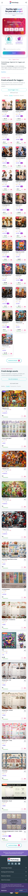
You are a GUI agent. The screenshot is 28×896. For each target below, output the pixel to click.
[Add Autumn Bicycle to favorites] (8, 260)
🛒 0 (4, 114)
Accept (21, 890)
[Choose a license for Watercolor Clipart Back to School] (25, 567)
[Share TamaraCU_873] (25, 469)
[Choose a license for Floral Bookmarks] (25, 597)
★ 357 (3, 652)
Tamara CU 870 (19, 322)
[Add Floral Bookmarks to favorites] (22, 597)
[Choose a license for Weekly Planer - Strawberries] (25, 628)
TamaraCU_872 (5, 498)
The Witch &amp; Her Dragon (21, 158)
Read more (4, 890)
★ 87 (2, 562)
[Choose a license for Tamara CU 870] (25, 330)
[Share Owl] (25, 650)
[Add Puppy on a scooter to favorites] (22, 260)
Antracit (18, 253)
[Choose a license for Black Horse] (11, 307)
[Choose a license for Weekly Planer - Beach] (25, 809)
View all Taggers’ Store (14, 89)
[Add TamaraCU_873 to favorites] (22, 477)
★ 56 (2, 471)
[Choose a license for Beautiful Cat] (11, 143)
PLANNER (4, 624)
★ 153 (3, 683)
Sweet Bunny (5, 111)
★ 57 (2, 114)
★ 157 (3, 184)
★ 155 (3, 743)
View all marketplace (14, 379)
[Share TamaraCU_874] (25, 409)
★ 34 (2, 411)
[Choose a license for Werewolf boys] (25, 143)
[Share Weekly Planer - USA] (25, 680)
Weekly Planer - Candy (7, 740)
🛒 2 (18, 278)
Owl (3, 649)
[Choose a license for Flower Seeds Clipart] (25, 446)
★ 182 (3, 278)
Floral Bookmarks (6, 589)
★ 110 (16, 114)
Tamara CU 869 (5, 529)
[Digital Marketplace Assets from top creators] (19, 38)
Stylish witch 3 (19, 205)
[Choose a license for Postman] (11, 166)
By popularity (16, 95)
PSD (3, 654)
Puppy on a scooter (20, 251)
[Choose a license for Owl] (25, 658)
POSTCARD (4, 594)
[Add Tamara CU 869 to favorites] (22, 537)
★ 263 (16, 325)
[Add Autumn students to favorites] (22, 119)
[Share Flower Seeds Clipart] (25, 439)
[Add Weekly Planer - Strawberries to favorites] (22, 628)
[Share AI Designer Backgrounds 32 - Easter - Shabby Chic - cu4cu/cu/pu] (25, 832)
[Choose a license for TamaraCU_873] (25, 477)
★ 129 (3, 137)
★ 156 (3, 773)
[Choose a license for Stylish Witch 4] (11, 330)
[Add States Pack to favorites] (22, 779)
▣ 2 (5, 114)
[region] (14, 26)
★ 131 (16, 137)
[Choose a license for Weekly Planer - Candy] (25, 748)
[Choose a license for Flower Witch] (11, 189)
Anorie (4, 439)
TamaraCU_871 (5, 345)
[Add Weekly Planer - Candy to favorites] (22, 748)
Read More (3, 72)
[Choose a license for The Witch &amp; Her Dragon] (25, 166)
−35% (4, 100)
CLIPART (4, 443)
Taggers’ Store (14, 71)
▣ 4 (6, 137)
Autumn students (20, 111)
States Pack (4, 770)
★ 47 (2, 441)
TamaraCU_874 (5, 408)
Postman (4, 158)
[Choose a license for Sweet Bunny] (11, 119)
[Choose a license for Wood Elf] (25, 236)
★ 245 (3, 325)
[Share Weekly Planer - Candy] (25, 741)
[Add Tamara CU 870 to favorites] (22, 330)
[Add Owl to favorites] (22, 658)
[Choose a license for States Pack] (25, 779)
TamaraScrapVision (20, 323)
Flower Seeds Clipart (6, 438)
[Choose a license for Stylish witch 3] (25, 213)
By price (22, 95)
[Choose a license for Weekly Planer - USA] (25, 688)
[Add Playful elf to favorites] (8, 236)
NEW (4, 391)
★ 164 (16, 184)
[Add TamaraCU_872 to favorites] (22, 507)
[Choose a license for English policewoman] (25, 189)
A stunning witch (6, 205)
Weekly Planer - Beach (7, 801)
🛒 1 (18, 231)
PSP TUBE (4, 139)
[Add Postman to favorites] (8, 166)
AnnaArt (4, 112)
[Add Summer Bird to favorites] (22, 283)
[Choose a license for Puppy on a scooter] (25, 260)
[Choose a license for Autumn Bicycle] (11, 260)
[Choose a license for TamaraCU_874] (25, 416)
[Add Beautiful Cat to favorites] (8, 143)
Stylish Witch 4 (5, 322)
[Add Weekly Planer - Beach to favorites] (22, 809)
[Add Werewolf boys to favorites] (22, 143)
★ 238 (16, 301)
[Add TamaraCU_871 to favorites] (8, 354)
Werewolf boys (19, 134)
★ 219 (3, 803)
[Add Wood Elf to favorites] (22, 236)
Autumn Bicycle (5, 251)
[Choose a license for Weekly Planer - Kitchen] (25, 718)
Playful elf (4, 228)
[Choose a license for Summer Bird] (25, 283)
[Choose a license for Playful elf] (11, 236)
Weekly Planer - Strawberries (8, 619)
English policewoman (20, 181)
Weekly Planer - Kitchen (7, 710)
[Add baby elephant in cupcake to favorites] (8, 283)
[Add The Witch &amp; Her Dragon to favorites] (22, 166)
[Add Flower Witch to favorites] (8, 189)
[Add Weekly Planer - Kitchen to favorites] (22, 718)
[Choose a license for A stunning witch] (11, 213)
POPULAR (5, 633)
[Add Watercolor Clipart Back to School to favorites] (22, 567)
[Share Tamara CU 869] (25, 529)
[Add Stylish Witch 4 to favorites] (8, 330)
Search (14, 53)
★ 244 (3, 301)
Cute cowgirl (18, 298)
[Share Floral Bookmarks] (25, 590)
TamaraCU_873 (5, 468)
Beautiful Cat (5, 134)
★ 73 (2, 592)
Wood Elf (18, 228)
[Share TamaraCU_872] (25, 499)
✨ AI (8, 139)
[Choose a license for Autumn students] (25, 119)
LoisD (4, 590)
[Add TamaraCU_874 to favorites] (22, 416)
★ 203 (3, 231)
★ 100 (3, 622)
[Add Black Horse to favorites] (8, 307)
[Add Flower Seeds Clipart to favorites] (22, 446)
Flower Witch (5, 181)
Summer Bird (18, 275)
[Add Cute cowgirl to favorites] (22, 307)
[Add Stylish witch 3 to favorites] (22, 213)
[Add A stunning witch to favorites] (8, 213)
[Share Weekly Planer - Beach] (25, 801)
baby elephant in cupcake (7, 275)
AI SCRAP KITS (5, 473)
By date (11, 95)
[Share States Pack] (25, 771)
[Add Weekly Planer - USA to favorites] (22, 688)
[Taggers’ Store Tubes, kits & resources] (9, 38)
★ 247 (16, 278)
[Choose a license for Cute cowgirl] (25, 307)
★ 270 (3, 348)
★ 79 (2, 501)
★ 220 (16, 231)
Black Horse (4, 298)
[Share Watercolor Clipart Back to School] (25, 560)
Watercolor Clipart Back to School (9, 559)
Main (10, 59)
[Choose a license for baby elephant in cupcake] (11, 283)
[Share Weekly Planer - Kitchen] (25, 711)
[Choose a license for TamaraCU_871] (11, 354)
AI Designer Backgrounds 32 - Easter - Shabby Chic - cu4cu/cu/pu (12, 831)
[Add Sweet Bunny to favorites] (8, 119)
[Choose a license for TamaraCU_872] (25, 507)
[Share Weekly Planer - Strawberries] (25, 620)
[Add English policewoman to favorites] (22, 189)
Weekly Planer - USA (6, 680)
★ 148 (3, 713)
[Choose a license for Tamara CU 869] (25, 537)
